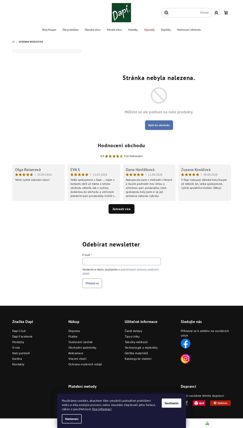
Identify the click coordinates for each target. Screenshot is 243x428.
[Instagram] (185, 358)
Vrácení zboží (77, 359)
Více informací (101, 409)
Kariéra (17, 359)
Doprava (74, 331)
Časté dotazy (133, 331)
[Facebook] (185, 343)
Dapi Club (19, 331)
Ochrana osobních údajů (85, 364)
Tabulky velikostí (136, 342)
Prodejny (18, 342)
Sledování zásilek (80, 342)
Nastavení (71, 419)
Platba (72, 336)
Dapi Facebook (22, 336)
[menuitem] (49, 29)
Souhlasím (171, 403)
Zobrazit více (121, 209)
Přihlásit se (92, 283)
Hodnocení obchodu (121, 145)
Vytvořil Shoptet (220, 423)
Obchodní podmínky (82, 347)
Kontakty (18, 364)
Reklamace (75, 353)
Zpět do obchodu (159, 125)
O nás (16, 347)
